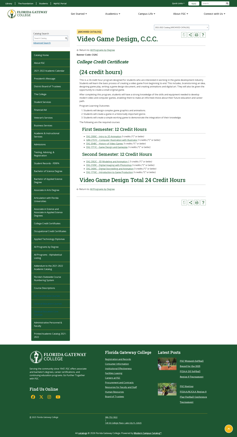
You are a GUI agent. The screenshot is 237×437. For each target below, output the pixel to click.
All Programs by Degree (46, 246)
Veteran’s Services (43, 117)
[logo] (27, 14)
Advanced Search (42, 42)
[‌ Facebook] (33, 397)
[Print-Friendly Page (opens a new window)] (196, 35)
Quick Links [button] (177, 3)
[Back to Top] (229, 429)
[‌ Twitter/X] (42, 397)
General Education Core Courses (46, 313)
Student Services (42, 102)
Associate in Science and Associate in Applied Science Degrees (48, 212)
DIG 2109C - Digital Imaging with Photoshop (109, 165)
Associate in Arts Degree (46, 190)
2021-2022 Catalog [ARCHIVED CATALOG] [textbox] (172, 27)
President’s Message (44, 78)
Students (43, 3)
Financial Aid (40, 109)
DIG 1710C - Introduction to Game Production (109, 172)
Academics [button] (111, 13)
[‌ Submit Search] (227, 3)
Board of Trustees (114, 396)
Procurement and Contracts (119, 382)
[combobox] (181, 27)
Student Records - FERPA (46, 163)
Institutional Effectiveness (118, 368)
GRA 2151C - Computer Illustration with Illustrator (112, 140)
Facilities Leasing (113, 373)
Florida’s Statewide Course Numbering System (47, 278)
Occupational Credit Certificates (50, 231)
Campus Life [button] (145, 13)
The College (40, 94)
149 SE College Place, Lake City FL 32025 (123, 423)
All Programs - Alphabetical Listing (48, 256)
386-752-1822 (111, 417)
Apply (193, 3)
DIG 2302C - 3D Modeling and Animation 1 (107, 161)
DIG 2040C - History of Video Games (104, 143)
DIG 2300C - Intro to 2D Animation (103, 136)
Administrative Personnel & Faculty (48, 324)
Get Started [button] (77, 13)
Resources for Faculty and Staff (121, 387)
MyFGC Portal (60, 3)
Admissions (40, 144)
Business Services (43, 125)
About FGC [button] (179, 13)
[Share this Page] (190, 34)
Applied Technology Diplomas (49, 239)
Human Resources (114, 391)
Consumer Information (117, 363)
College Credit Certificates (47, 223)
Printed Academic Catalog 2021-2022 (50, 335)
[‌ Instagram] (50, 397)
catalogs (82, 433)
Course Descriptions (44, 288)
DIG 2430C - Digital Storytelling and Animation (110, 168)
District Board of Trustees (47, 86)
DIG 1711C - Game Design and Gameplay (107, 147)
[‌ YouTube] (58, 397)
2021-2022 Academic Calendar (49, 70)
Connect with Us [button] (213, 13)
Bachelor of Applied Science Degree (48, 180)
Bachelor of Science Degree (48, 171)
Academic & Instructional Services (46, 135)
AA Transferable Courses (47, 295)
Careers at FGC (112, 377)
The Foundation (25, 3)
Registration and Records (118, 359)
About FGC (39, 62)
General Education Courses (48, 303)
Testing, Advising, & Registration (44, 154)
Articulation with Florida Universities (46, 199)
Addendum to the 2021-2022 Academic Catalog (48, 267)
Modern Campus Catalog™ (148, 433)
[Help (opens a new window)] (202, 35)
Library (8, 3)
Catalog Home (41, 55)
